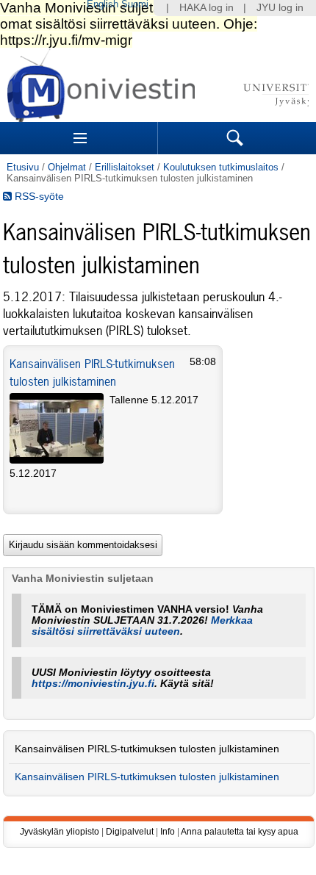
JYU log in (280, 7)
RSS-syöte (38, 196)
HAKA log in (206, 7)
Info (167, 832)
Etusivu (23, 167)
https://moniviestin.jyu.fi (93, 683)
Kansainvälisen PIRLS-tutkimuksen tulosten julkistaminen (147, 749)
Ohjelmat (67, 167)
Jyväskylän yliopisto (59, 832)
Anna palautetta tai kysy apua (239, 832)
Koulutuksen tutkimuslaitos (221, 167)
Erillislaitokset (124, 167)
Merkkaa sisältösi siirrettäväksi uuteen (142, 626)
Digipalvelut (130, 832)
